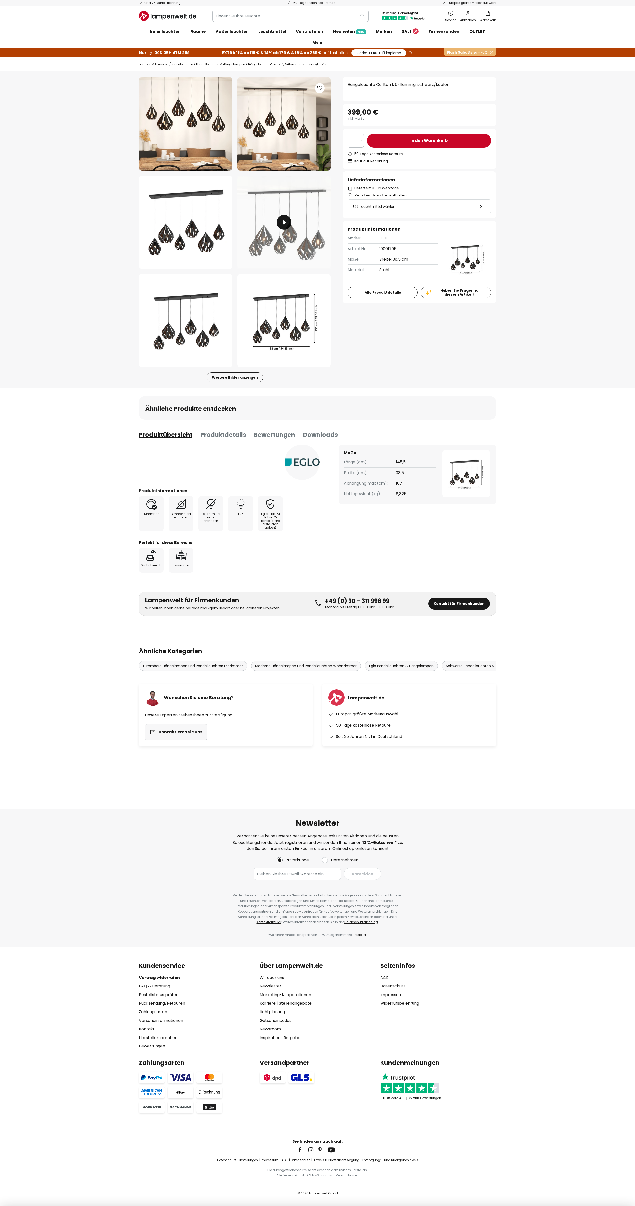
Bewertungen (274, 435)
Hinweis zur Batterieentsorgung (336, 1160)
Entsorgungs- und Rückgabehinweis (390, 1160)
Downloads (320, 435)
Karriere (268, 1003)
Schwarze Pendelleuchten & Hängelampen (483, 665)
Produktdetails (223, 435)
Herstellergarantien (158, 1038)
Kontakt (147, 1029)
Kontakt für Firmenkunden (459, 603)
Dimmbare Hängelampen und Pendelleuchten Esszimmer (193, 665)
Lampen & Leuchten (154, 64)
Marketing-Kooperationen (285, 995)
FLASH (379, 52)
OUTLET (477, 31)
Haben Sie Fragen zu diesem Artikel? (459, 292)
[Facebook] (303, 1149)
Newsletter (270, 986)
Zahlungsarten (153, 1012)
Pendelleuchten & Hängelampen (220, 64)
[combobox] (290, 16)
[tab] (165, 435)
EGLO (384, 238)
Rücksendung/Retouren (162, 1003)
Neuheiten (348, 31)
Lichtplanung (272, 1012)
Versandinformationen (161, 1020)
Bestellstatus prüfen (158, 995)
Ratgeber (293, 1038)
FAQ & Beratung (154, 986)
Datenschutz (392, 986)
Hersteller (359, 935)
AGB (384, 977)
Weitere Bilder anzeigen (235, 377)
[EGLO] (302, 462)
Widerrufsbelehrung (399, 1003)
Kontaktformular (269, 922)
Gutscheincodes (275, 1020)
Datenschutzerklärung (361, 922)
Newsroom (270, 1029)
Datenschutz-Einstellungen (237, 1160)
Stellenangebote (295, 1003)
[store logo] (167, 16)
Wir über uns (272, 977)
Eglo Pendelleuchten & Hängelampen (401, 665)
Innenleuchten (182, 64)
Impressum (391, 995)
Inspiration (270, 1038)
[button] (185, 222)
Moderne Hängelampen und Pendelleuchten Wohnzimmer (306, 665)
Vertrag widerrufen (159, 977)
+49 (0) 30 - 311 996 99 (357, 601)
